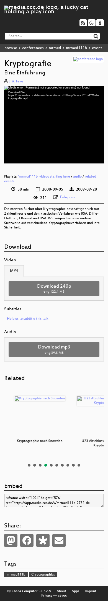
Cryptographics (43, 575)
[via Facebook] (27, 540)
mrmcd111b (76, 48)
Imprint (90, 591)
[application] (54, 124)
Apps (75, 591)
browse (10, 48)
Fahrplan (67, 197)
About (61, 591)
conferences (33, 48)
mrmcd (55, 48)
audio (77, 177)
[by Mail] (59, 540)
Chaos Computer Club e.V (31, 591)
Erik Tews (16, 82)
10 (79, 465)
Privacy (46, 596)
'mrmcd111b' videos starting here (44, 177)
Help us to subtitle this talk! (28, 319)
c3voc (62, 596)
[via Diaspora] (43, 540)
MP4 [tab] (14, 271)
